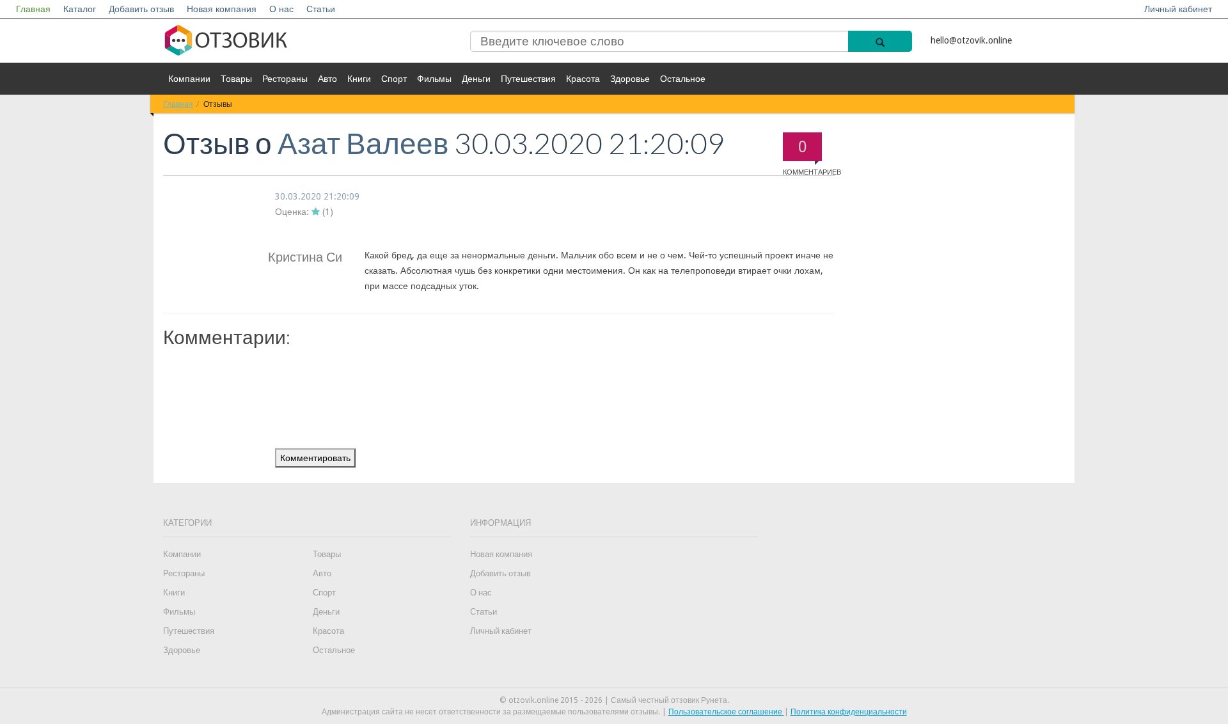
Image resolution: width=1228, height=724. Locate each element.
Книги (359, 79)
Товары (236, 79)
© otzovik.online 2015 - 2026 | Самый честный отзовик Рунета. (614, 700)
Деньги (476, 79)
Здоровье (630, 79)
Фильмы (434, 79)
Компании (189, 79)
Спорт (394, 79)
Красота (583, 79)
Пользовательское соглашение (726, 711)
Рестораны (285, 79)
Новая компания (221, 9)
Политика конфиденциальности (849, 711)
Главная (33, 9)
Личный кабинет (1178, 9)
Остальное (682, 79)
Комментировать (315, 458)
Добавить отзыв (141, 9)
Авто (327, 79)
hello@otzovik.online (971, 40)
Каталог (79, 9)
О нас (281, 9)
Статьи (320, 9)
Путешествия (528, 79)
